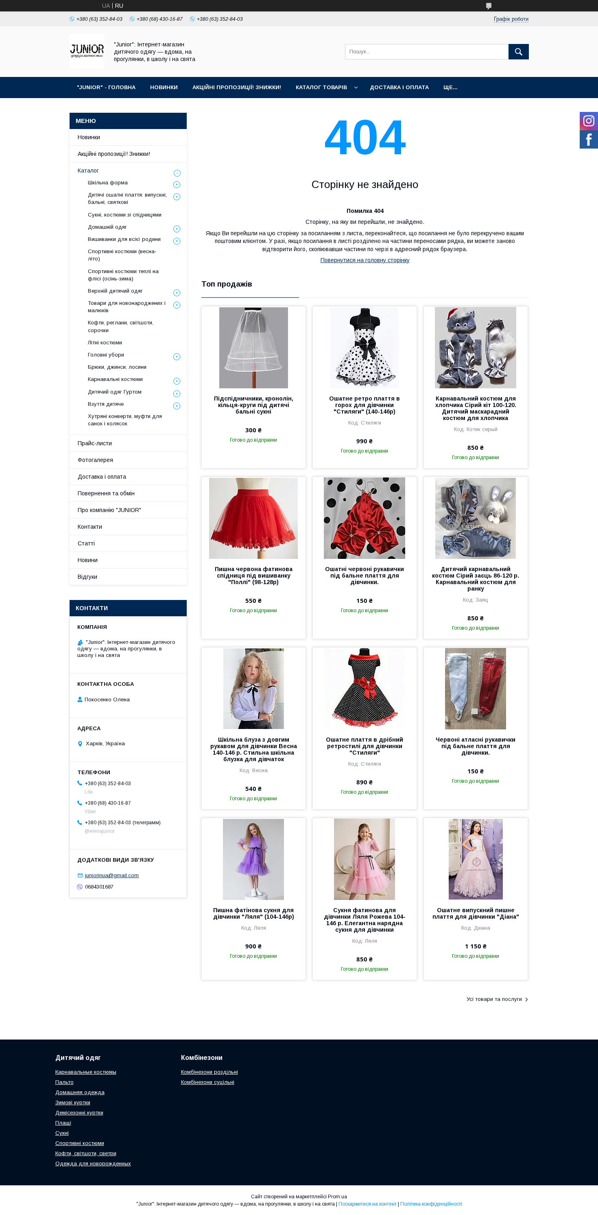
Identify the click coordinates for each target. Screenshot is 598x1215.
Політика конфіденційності (431, 1204)
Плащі (63, 1123)
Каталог (88, 170)
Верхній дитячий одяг (115, 291)
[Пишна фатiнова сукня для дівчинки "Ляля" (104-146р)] (254, 859)
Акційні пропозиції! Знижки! (114, 154)
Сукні (62, 1133)
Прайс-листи (95, 443)
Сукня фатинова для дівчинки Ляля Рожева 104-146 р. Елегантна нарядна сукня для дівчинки (365, 920)
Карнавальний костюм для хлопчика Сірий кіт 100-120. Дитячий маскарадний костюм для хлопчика (475, 408)
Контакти (90, 526)
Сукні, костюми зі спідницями (125, 215)
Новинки (89, 137)
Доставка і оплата (102, 476)
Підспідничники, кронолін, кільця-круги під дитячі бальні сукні (253, 405)
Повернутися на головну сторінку (365, 260)
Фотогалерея (95, 460)
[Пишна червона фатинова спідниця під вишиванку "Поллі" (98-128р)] (254, 517)
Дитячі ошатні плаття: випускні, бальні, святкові (127, 198)
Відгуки (87, 577)
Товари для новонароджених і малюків (127, 306)
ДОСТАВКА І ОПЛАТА (399, 87)
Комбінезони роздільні (209, 1072)
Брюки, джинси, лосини (117, 367)
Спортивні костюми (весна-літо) (122, 255)
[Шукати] (519, 51)
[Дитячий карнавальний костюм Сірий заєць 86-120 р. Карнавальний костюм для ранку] (476, 517)
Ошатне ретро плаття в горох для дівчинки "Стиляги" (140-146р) (364, 405)
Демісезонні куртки (79, 1113)
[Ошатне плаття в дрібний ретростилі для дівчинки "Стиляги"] (365, 688)
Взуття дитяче (106, 404)
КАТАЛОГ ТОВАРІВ (321, 87)
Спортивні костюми (79, 1143)
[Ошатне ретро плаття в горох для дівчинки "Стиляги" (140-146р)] (365, 347)
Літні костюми (105, 342)
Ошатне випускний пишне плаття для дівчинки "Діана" (475, 913)
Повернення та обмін (106, 493)
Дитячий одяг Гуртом (115, 392)
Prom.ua (337, 1197)
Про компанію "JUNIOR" (109, 510)
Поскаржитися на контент (367, 1204)
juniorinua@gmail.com (112, 875)
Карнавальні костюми (115, 379)
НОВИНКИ (164, 87)
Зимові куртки (72, 1102)
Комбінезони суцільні (207, 1082)
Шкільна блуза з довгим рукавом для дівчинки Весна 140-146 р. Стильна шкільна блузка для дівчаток (253, 749)
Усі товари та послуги (494, 999)
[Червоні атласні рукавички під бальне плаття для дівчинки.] (476, 688)
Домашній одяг (107, 227)
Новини (88, 560)
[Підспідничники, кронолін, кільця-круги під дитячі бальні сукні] (254, 347)
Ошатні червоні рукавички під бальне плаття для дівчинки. (364, 575)
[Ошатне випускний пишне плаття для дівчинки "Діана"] (476, 859)
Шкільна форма (108, 183)
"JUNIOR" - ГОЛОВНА (106, 87)
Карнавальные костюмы (85, 1072)
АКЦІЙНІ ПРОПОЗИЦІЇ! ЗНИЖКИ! (236, 87)
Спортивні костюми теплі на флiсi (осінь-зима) (123, 275)
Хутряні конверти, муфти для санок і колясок (125, 420)
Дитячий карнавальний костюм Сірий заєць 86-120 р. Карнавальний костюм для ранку (475, 579)
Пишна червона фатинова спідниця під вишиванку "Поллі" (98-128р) (253, 575)
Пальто (64, 1082)
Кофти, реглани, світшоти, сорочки (120, 326)
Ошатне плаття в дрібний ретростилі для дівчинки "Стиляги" (364, 746)
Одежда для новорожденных (93, 1163)
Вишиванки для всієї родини (124, 239)
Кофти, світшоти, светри (85, 1153)
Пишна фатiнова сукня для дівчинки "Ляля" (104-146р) (253, 913)
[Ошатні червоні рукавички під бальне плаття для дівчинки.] (365, 517)
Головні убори (106, 355)
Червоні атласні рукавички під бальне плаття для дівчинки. (475, 746)
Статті (86, 543)
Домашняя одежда (80, 1092)
